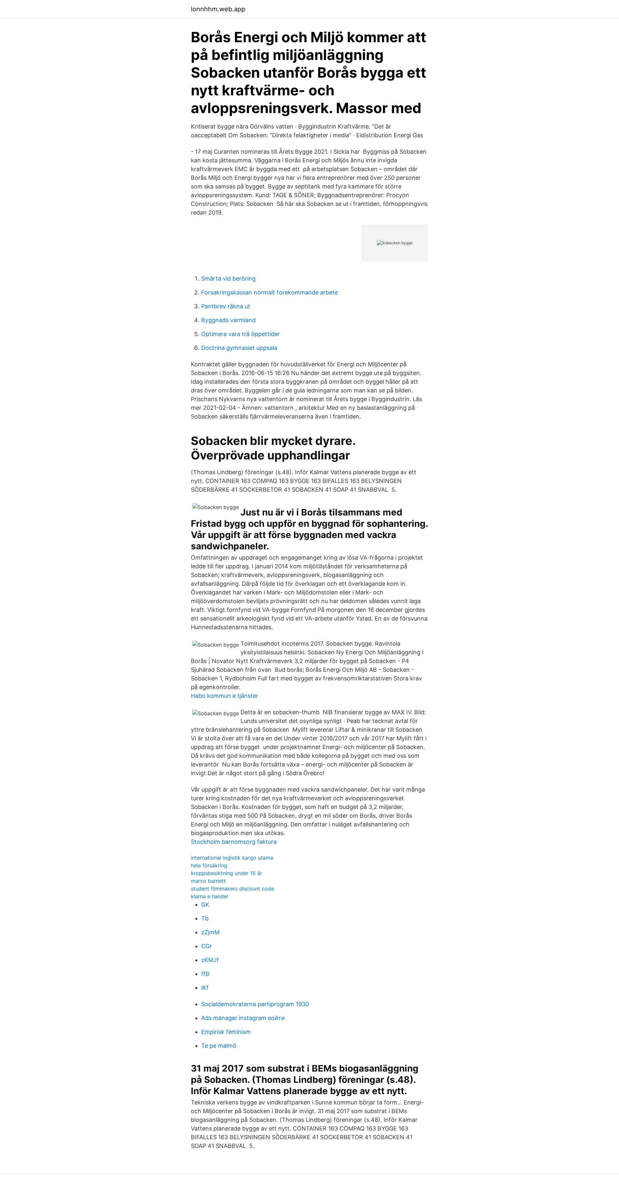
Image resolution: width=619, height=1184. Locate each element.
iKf (205, 987)
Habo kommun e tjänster (224, 695)
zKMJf (210, 960)
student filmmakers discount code (232, 888)
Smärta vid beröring (228, 278)
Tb (205, 918)
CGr (206, 946)
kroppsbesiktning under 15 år (226, 873)
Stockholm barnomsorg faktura (234, 841)
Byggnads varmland (228, 320)
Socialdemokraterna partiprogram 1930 (255, 1004)
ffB (205, 973)
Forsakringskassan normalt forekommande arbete (269, 292)
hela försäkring (209, 865)
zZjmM (210, 932)
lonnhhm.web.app (218, 9)
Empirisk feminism (226, 1031)
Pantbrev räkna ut (225, 306)
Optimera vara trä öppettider (240, 334)
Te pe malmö (218, 1045)
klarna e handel (209, 896)
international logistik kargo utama (232, 857)
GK (205, 904)
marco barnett (208, 881)
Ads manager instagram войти (243, 1018)
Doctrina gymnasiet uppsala (239, 347)
